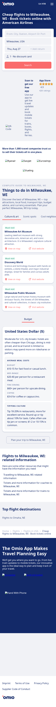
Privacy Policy (41, 683)
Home (5, 531)
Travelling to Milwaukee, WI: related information (22, 476)
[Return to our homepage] (8, 4)
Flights (16, 531)
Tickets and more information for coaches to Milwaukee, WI (27, 484)
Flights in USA (31, 531)
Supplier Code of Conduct (16, 689)
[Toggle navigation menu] (52, 4)
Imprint (6, 683)
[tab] (11, 216)
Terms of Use (22, 683)
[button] (16, 48)
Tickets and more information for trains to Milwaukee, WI (26, 492)
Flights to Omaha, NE (13, 517)
